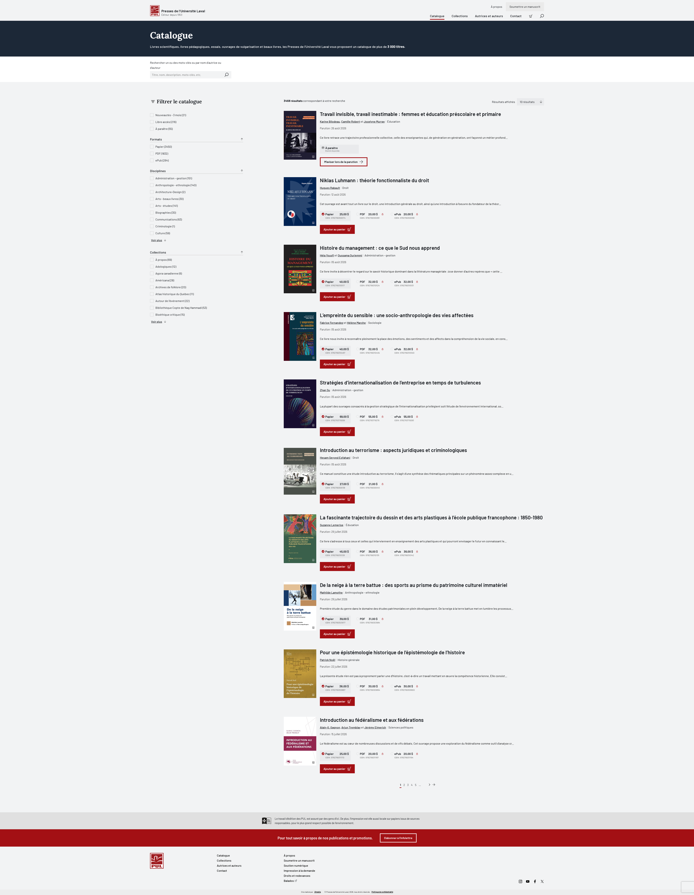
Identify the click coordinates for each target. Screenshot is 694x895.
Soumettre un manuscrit (524, 6)
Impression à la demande (299, 870)
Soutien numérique (296, 865)
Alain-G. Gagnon (330, 727)
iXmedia (317, 892)
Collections (460, 16)
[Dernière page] (433, 784)
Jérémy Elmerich (375, 727)
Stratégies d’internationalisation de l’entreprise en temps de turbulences (400, 382)
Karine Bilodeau (330, 121)
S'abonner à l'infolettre (398, 838)
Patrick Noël (327, 659)
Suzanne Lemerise (331, 525)
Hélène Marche (356, 322)
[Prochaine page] (429, 784)
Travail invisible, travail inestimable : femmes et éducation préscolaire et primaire (410, 114)
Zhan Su (325, 390)
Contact (516, 16)
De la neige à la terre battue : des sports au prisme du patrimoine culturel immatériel (413, 585)
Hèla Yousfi (327, 255)
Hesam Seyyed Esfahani (335, 457)
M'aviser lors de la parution (341, 161)
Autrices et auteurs (489, 16)
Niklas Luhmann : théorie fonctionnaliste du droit (374, 180)
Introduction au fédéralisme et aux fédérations (372, 720)
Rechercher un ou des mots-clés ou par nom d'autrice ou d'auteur (185, 65)
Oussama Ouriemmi (350, 255)
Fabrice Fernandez (331, 322)
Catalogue (437, 16)
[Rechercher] (227, 75)
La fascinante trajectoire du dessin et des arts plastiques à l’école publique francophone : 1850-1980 (431, 517)
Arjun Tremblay (351, 727)
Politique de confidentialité (382, 892)
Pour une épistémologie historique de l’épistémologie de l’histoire (392, 652)
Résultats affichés (503, 101)
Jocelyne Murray (374, 121)
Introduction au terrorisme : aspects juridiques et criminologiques (393, 450)
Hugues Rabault (330, 187)
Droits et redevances (297, 875)
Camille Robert (350, 121)
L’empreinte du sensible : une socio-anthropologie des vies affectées (397, 315)
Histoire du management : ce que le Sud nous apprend (380, 248)
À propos (496, 6)
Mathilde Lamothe (331, 592)
